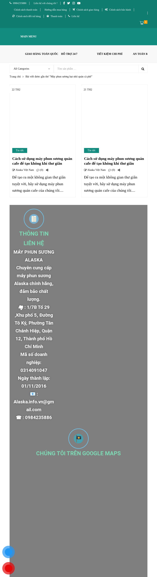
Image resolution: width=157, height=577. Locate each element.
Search (142, 69)
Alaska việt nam (24, 169)
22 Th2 (16, 89)
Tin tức (20, 150)
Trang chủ (15, 76)
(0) (41, 169)
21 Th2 (88, 89)
